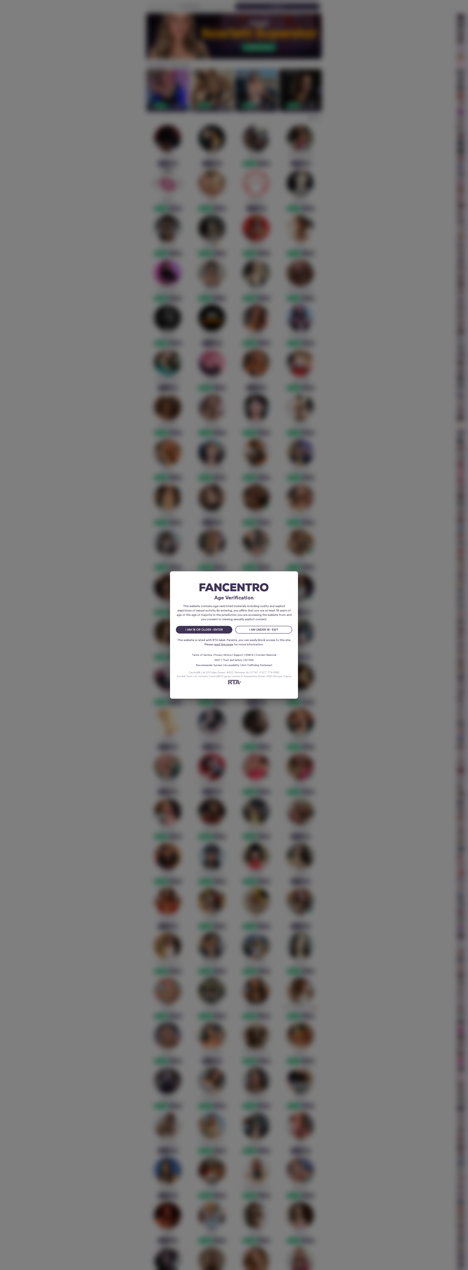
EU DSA (249, 660)
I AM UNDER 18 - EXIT (263, 629)
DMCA (249, 655)
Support (238, 655)
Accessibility (231, 665)
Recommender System (209, 665)
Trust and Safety (232, 660)
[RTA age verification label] (234, 682)
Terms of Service (202, 655)
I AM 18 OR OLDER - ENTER (204, 629)
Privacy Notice (223, 655)
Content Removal (266, 655)
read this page (223, 644)
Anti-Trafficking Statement (256, 665)
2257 (217, 660)
